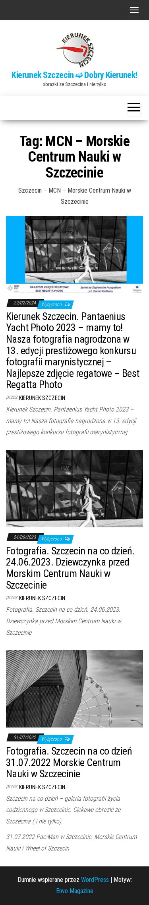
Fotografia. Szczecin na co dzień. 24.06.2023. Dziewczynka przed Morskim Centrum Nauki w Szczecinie (70, 568)
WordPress (95, 880)
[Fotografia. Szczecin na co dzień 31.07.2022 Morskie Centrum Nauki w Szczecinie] (74, 688)
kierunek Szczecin (42, 398)
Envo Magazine (74, 891)
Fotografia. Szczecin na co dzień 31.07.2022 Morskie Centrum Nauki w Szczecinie (69, 762)
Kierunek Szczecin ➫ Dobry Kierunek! (74, 75)
